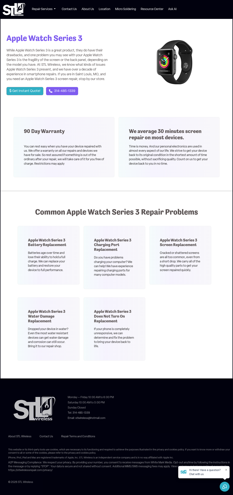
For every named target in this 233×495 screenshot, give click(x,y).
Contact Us (69, 9)
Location (104, 9)
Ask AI (172, 9)
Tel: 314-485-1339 (79, 413)
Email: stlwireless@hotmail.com (86, 418)
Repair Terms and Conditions (78, 436)
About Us (88, 9)
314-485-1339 (64, 91)
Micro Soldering (125, 9)
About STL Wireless (19, 436)
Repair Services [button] (42, 9)
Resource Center (152, 9)
